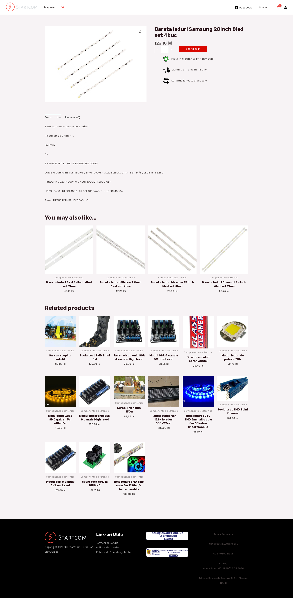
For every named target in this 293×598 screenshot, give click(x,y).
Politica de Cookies (108, 547)
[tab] (53, 117)
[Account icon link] (285, 7)
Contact (264, 7)
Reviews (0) (72, 117)
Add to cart (193, 49)
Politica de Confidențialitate (113, 552)
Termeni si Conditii (108, 542)
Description (53, 117)
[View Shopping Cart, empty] (278, 7)
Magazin (49, 7)
